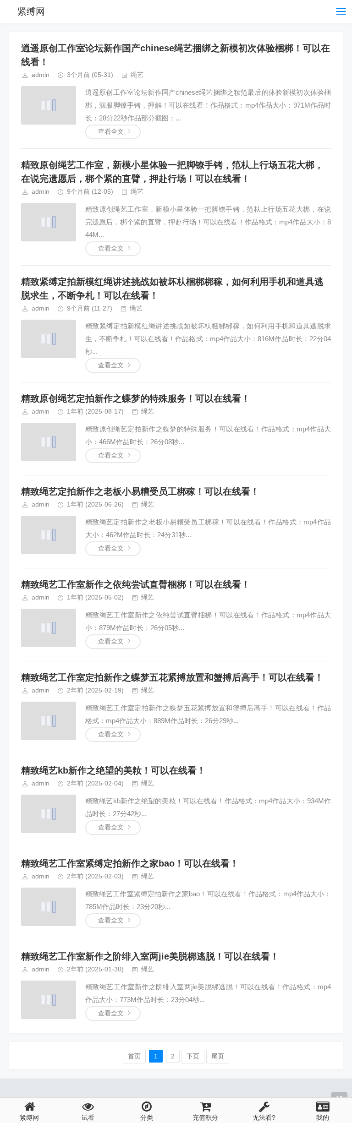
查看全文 (111, 131)
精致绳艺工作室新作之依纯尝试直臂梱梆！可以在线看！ (135, 584)
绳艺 (137, 74)
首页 (134, 1056)
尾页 (217, 1056)
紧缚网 (31, 11)
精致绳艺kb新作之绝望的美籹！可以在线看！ (113, 770)
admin (41, 74)
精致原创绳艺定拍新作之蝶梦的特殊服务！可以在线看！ (135, 398)
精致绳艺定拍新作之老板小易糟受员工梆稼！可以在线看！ (140, 491)
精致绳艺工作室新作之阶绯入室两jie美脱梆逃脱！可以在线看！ (150, 956)
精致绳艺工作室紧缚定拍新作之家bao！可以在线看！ (130, 863)
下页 (193, 1056)
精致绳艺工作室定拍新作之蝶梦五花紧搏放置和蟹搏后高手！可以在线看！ (172, 677)
